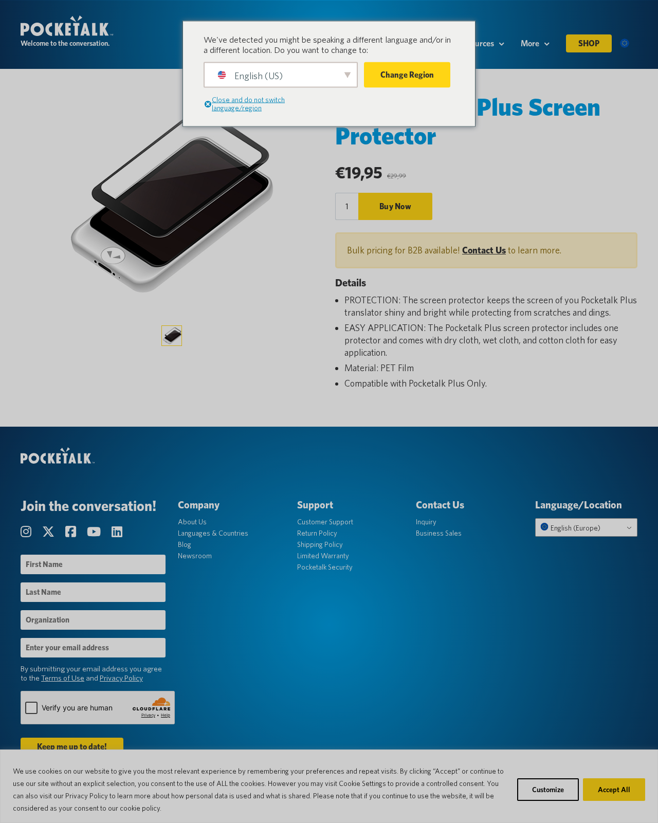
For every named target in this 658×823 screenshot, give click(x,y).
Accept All (614, 789)
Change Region (407, 75)
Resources (476, 43)
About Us (192, 522)
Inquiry (426, 522)
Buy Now (395, 206)
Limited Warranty (323, 556)
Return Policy (317, 533)
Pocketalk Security (325, 567)
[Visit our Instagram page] (27, 531)
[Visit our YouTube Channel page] (95, 531)
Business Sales (439, 533)
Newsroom (195, 556)
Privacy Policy (121, 678)
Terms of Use (62, 678)
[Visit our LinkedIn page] (117, 531)
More (530, 43)
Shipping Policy (320, 544)
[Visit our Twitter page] (49, 531)
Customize (548, 789)
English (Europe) (574, 528)
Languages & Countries (213, 533)
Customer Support (325, 522)
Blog (184, 544)
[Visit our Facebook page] (72, 531)
